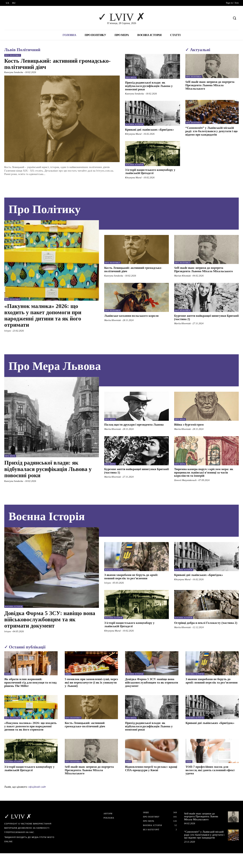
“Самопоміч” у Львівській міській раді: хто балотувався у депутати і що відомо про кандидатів (211, 131)
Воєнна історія (134, 124)
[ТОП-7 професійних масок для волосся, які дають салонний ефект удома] (212, 751)
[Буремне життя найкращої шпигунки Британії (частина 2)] (206, 297)
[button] (234, 18)
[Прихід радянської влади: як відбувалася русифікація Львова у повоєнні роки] (152, 66)
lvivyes (7, 330)
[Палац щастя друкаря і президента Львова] (136, 406)
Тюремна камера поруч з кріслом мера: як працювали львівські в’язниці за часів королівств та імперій (203, 472)
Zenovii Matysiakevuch (185, 480)
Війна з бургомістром (189, 424)
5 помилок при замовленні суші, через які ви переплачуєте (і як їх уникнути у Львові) (91, 682)
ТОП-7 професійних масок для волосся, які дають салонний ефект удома (210, 770)
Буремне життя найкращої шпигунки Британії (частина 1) (136, 470)
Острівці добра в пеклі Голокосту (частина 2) (205, 623)
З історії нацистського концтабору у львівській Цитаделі (150, 171)
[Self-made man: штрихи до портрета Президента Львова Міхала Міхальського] (212, 66)
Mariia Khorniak (112, 320)
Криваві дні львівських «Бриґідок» (149, 129)
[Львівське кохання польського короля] (136, 297)
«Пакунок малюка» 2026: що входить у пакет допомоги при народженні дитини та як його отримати (42, 315)
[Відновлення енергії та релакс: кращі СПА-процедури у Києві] (151, 751)
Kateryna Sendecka (13, 72)
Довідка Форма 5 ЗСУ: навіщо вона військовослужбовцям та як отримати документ (49, 619)
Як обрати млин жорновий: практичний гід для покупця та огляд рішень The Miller (30, 682)
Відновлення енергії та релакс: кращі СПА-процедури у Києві (151, 768)
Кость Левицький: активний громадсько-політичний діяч (57, 64)
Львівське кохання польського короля (131, 315)
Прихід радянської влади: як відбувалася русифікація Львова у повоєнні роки (149, 86)
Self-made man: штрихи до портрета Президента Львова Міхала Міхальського (209, 85)
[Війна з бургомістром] (206, 406)
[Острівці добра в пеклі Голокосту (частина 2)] (206, 604)
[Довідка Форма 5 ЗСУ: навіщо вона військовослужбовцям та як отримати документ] (51, 567)
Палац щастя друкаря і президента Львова (134, 424)
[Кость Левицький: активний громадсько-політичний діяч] (62, 119)
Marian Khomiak (182, 275)
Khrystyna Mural (133, 134)
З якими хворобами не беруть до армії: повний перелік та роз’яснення (131, 576)
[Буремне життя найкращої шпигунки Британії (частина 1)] (136, 450)
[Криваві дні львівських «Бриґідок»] (152, 113)
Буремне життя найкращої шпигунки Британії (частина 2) (206, 317)
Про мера (131, 77)
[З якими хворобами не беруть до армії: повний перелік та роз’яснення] (136, 556)
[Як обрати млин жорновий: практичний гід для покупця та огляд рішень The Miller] (31, 663)
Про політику (12, 55)
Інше (7, 674)
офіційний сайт (37, 786)
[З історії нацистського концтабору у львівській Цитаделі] (152, 153)
